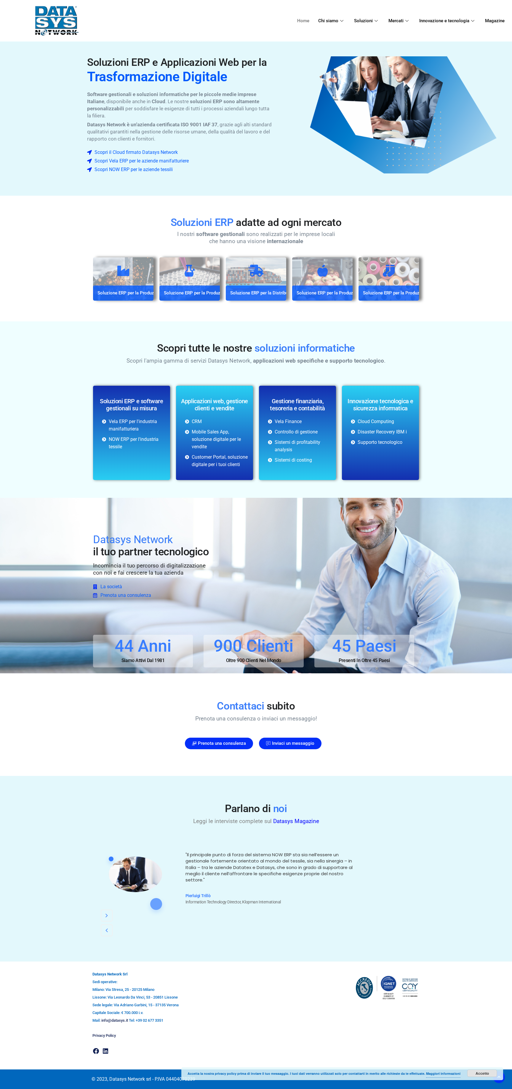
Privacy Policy (104, 1035)
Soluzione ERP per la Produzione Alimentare (341, 293)
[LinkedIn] (105, 1051)
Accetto (482, 1073)
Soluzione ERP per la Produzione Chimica (205, 293)
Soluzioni (363, 20)
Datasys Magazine (296, 821)
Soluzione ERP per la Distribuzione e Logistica (276, 293)
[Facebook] (96, 1051)
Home (303, 20)
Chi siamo (328, 20)
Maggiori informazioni (443, 1073)
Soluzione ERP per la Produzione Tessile (403, 293)
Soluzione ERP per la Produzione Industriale (141, 293)
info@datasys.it (114, 1020)
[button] (107, 915)
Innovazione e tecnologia (444, 20)
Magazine (495, 20)
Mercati (396, 20)
